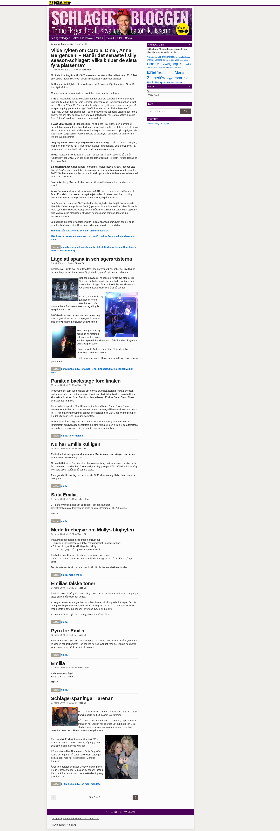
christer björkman (183, 57)
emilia (92, 247)
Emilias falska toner (73, 583)
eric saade (174, 60)
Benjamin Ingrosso (166, 57)
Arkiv (149, 91)
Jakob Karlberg (105, 247)
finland (186, 60)
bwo (69, 369)
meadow (95, 784)
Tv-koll (110, 38)
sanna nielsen (175, 83)
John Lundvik (185, 64)
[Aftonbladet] (60, 3)
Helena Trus (83, 499)
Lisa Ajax (177, 68)
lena (94, 369)
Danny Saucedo (155, 60)
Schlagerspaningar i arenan (82, 698)
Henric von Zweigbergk (163, 64)
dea (70, 784)
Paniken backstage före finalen (86, 381)
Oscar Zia (180, 78)
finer (71, 435)
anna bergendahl (70, 247)
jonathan (86, 369)
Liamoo (169, 68)
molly (79, 575)
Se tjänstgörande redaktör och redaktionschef (75, 818)
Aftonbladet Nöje (83, 38)
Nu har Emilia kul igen (75, 444)
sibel (130, 369)
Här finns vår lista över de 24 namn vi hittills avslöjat (79, 230)
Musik (99, 38)
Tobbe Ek (86, 70)
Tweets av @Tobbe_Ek (158, 123)
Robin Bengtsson (158, 82)
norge (169, 78)
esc (181, 60)
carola (84, 247)
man (87, 784)
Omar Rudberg (66, 250)
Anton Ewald (152, 57)
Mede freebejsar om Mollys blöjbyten (92, 529)
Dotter (166, 60)
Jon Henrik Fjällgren (156, 68)
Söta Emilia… (66, 494)
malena (79, 435)
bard (63, 369)
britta (64, 784)
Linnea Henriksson (125, 247)
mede (72, 575)
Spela (128, 38)
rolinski (122, 369)
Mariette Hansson (166, 73)
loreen (153, 72)
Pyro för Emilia (67, 630)
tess (53, 372)
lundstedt (103, 369)
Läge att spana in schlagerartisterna (91, 259)
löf (82, 784)
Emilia (58, 663)
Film (119, 38)
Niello (54, 250)
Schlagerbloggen (60, 38)
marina (113, 369)
